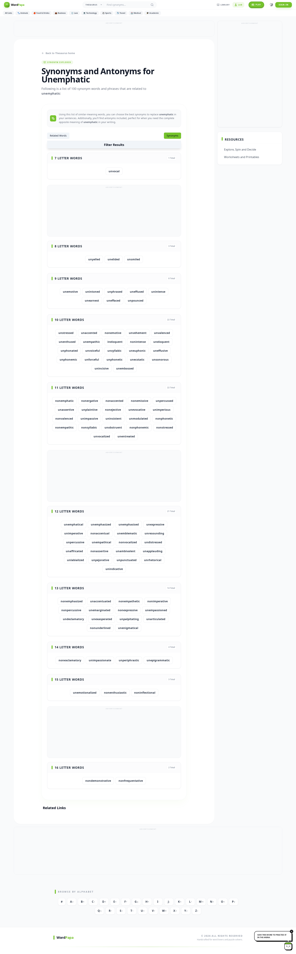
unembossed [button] (125, 368)
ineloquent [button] (114, 342)
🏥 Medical (136, 13)
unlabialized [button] (75, 560)
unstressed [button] (65, 333)
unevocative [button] (136, 410)
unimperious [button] (161, 410)
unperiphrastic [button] (129, 660)
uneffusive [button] (160, 351)
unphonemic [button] (68, 359)
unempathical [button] (101, 542)
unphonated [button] (69, 351)
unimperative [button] (73, 533)
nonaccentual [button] (99, 533)
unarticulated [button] (155, 619)
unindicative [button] (114, 569)
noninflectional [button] (144, 693)
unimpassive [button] (89, 418)
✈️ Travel (121, 13)
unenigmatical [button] (128, 628)
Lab (240, 4)
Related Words (58, 135)
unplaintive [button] (89, 410)
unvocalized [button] (102, 436)
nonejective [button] (113, 410)
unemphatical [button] (73, 524)
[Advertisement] (114, 28)
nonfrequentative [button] (131, 781)
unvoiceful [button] (92, 351)
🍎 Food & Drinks (41, 13)
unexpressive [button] (155, 524)
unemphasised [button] (129, 524)
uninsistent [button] (113, 418)
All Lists (8, 13)
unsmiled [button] (133, 259)
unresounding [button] (154, 533)
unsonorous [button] (160, 359)
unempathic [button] (91, 342)
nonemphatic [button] (64, 401)
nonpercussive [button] (71, 610)
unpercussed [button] (164, 401)
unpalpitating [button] (129, 619)
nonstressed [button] (164, 427)
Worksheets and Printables (241, 157)
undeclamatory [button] (73, 619)
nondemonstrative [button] (98, 781)
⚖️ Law (74, 13)
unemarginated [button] (99, 610)
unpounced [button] (135, 300)
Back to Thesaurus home (60, 53)
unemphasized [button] (101, 524)
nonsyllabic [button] (89, 427)
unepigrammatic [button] (158, 660)
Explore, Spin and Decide (240, 149)
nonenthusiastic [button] (115, 693)
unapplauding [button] (152, 551)
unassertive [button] (66, 410)
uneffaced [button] (113, 300)
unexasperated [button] (101, 619)
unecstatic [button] (137, 359)
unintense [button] (158, 292)
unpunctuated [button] (127, 560)
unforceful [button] (92, 359)
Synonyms (172, 135)
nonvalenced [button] (64, 418)
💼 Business (60, 13)
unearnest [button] (92, 300)
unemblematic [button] (127, 533)
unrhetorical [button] (152, 560)
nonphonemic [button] (139, 427)
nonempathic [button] (64, 427)
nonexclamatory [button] (70, 660)
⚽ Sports (106, 13)
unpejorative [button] (100, 560)
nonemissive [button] (139, 401)
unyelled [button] (94, 259)
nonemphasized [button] (72, 601)
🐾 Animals (22, 13)
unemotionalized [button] (84, 693)
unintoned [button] (92, 292)
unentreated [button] (126, 436)
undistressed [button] (153, 542)
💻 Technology (90, 13)
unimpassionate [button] (100, 660)
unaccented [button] (89, 333)
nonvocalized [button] (128, 542)
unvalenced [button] (162, 333)
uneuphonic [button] (137, 351)
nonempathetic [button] (129, 601)
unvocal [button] (114, 171)
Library (225, 4)
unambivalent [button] (125, 551)
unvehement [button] (137, 333)
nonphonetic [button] (164, 418)
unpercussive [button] (75, 542)
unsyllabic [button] (114, 351)
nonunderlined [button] (100, 628)
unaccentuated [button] (100, 601)
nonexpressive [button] (128, 610)
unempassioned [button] (156, 610)
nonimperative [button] (157, 601)
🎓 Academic (152, 13)
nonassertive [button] (99, 551)
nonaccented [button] (114, 401)
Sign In (283, 4)
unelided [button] (114, 259)
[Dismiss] (291, 931)
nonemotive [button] (113, 333)
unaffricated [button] (74, 551)
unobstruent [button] (113, 427)
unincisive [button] (102, 368)
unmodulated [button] (138, 418)
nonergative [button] (89, 401)
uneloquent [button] (161, 342)
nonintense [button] (138, 342)
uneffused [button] (137, 292)
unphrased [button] (114, 292)
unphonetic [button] (114, 359)
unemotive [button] (70, 292)
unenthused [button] (67, 342)
